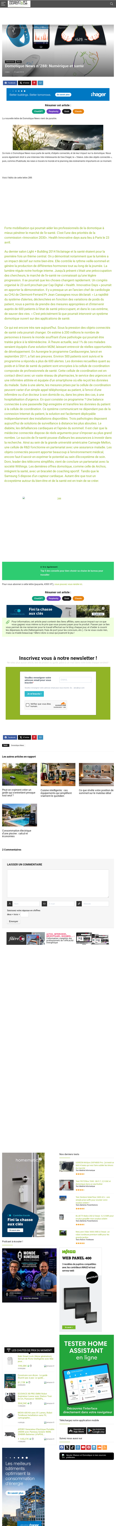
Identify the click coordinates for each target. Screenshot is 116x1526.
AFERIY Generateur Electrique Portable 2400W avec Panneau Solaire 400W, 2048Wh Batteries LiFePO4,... (36, 1432)
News (14, 28)
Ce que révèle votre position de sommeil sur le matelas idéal (96, 792)
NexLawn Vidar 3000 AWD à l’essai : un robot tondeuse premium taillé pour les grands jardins (93, 1235)
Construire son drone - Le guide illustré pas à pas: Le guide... (32, 1376)
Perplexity (53, 111)
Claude (78, 111)
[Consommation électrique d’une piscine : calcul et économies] (19, 805)
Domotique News (17, 745)
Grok (66, 111)
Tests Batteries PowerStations (87, 1205)
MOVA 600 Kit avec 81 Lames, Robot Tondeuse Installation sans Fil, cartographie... (35, 1415)
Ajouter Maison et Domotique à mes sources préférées (86, 1456)
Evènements (24, 28)
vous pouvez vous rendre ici (68, 584)
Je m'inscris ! (34, 694)
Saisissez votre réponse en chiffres (23, 910)
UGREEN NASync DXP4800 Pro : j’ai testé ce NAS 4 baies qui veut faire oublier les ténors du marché (95, 1165)
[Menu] (3, 4)
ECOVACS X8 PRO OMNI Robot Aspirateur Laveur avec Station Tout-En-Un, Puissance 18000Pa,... (35, 1396)
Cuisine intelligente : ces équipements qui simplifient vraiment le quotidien (56, 793)
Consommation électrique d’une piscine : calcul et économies (16, 833)
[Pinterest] (88, 1447)
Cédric (7, 72)
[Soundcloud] (99, 1447)
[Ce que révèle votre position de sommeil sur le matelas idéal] (96, 765)
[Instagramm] (78, 1447)
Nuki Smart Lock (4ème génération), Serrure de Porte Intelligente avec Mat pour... (35, 1359)
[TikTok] (72, 1447)
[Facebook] (61, 1447)
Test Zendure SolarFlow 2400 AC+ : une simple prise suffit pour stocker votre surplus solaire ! (93, 1200)
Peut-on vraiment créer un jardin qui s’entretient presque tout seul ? (18, 792)
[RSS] (104, 1447)
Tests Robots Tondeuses (85, 1240)
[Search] (111, 4)
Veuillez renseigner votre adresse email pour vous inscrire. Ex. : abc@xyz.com (54, 688)
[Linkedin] (94, 1447)
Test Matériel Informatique (85, 1170)
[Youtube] (83, 1447)
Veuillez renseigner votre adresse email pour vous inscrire (38, 680)
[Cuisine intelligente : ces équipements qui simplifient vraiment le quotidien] (58, 765)
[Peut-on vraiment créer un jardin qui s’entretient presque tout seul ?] (19, 765)
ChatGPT (38, 111)
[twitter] (67, 1447)
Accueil (7, 28)
